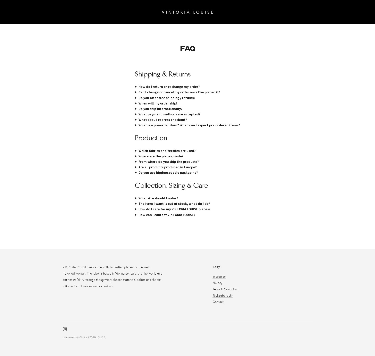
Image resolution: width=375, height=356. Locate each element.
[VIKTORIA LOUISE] (187, 12)
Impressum (219, 276)
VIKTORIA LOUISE (95, 337)
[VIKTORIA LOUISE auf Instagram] (64, 330)
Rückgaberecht (222, 295)
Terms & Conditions (225, 289)
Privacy (217, 283)
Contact (218, 302)
